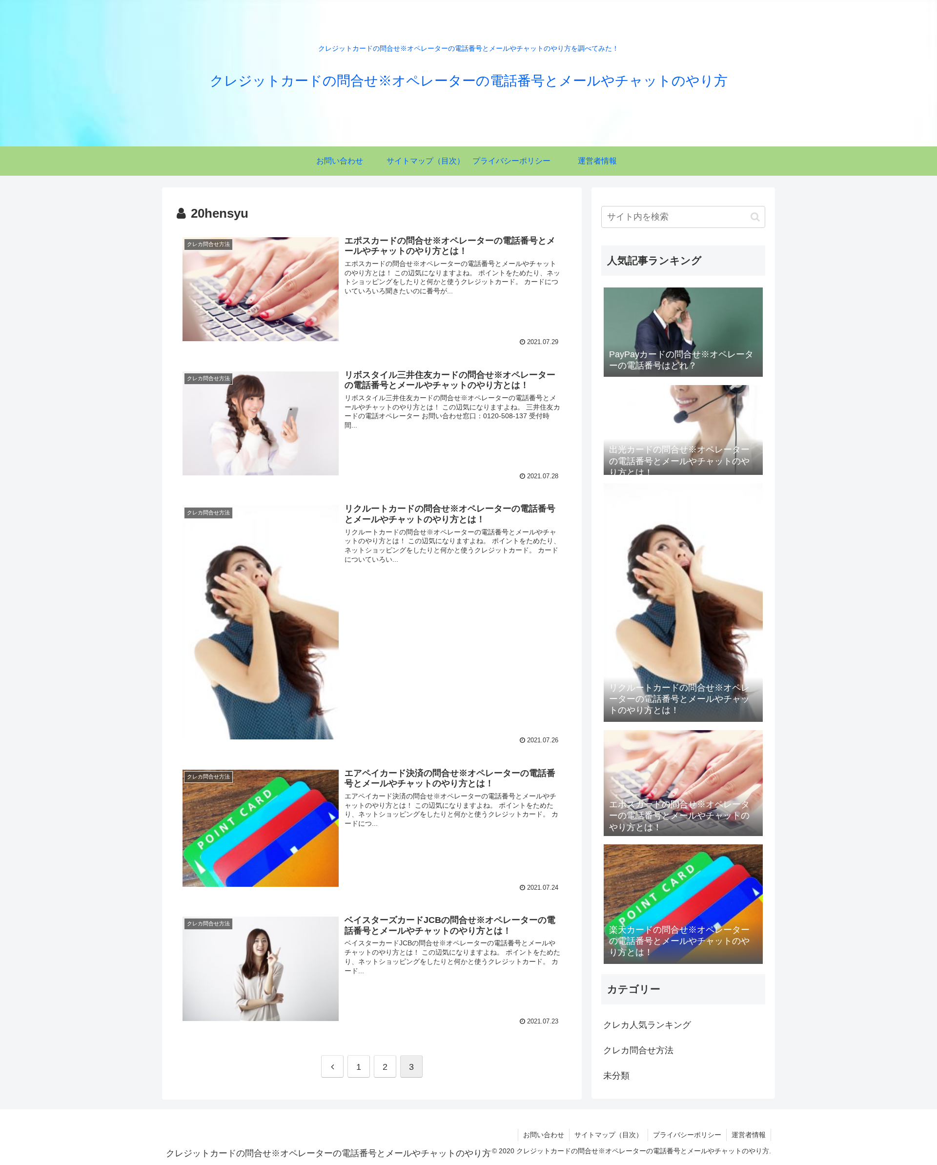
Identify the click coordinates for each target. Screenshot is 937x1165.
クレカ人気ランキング (647, 1025)
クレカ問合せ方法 (638, 1050)
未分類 (616, 1076)
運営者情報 (749, 1135)
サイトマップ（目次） (608, 1135)
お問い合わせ (543, 1135)
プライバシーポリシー (687, 1135)
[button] (755, 217)
